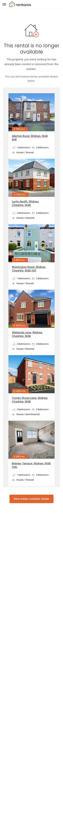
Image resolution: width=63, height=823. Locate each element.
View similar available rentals (31, 498)
